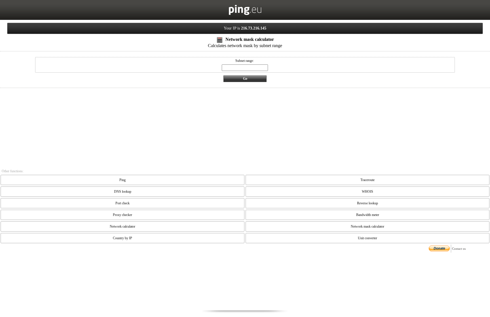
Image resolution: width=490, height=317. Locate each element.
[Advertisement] (245, 282)
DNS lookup (122, 192)
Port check (122, 203)
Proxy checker (122, 215)
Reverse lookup (367, 203)
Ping (122, 180)
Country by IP (122, 238)
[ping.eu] (245, 14)
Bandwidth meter (367, 215)
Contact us (459, 248)
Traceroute (367, 180)
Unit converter (367, 238)
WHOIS (367, 192)
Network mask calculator (367, 226)
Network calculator (122, 226)
